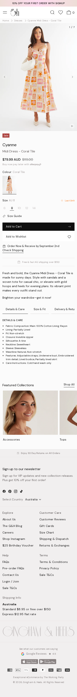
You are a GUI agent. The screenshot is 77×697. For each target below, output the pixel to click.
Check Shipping (13, 250)
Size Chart (46, 532)
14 (34, 208)
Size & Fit (40, 309)
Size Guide (14, 216)
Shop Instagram (13, 539)
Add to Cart (14, 226)
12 (26, 208)
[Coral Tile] (9, 185)
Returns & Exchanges (54, 545)
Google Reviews (36, 654)
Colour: (13, 172)
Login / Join (10, 581)
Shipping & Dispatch (54, 539)
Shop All (69, 384)
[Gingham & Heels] (38, 631)
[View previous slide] (4, 76)
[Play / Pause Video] (72, 126)
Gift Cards (46, 526)
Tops (63, 439)
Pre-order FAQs (13, 568)
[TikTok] (21, 491)
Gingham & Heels (32, 682)
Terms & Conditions (53, 562)
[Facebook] (4, 491)
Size (8, 200)
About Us (9, 519)
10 (19, 208)
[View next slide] (72, 76)
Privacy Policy (49, 568)
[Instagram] (15, 491)
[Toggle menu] (4, 12)
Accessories (11, 439)
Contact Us (10, 575)
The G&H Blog (12, 526)
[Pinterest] (9, 491)
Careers (8, 532)
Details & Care (15, 309)
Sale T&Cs (9, 588)
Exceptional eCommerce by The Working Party (38, 677)
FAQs (5, 562)
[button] (38, 236)
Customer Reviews (52, 519)
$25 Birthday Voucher (17, 545)
